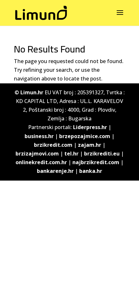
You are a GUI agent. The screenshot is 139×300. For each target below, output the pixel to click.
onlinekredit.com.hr (41, 162)
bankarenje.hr (55, 170)
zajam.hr (89, 144)
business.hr (39, 136)
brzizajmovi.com (37, 153)
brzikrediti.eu (102, 153)
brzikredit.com (53, 144)
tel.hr (71, 153)
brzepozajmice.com (84, 136)
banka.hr (90, 170)
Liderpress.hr (90, 127)
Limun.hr (31, 92)
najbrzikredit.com (95, 162)
